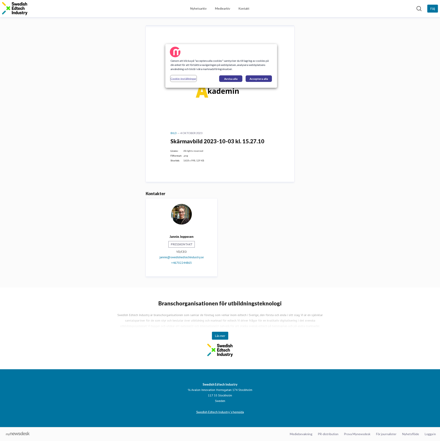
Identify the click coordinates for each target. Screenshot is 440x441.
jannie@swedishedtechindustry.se (181, 257)
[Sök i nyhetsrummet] (419, 8)
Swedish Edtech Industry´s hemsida (220, 412)
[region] (221, 66)
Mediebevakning (301, 434)
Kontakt (243, 8)
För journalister (386, 434)
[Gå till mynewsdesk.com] (17, 434)
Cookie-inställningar (183, 78)
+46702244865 (181, 263)
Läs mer (220, 336)
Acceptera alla (259, 78)
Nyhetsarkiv (198, 8)
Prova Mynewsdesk (357, 434)
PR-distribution (328, 434)
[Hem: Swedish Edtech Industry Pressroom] (14, 8)
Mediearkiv (222, 8)
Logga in (430, 434)
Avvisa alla (231, 78)
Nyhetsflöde (410, 434)
